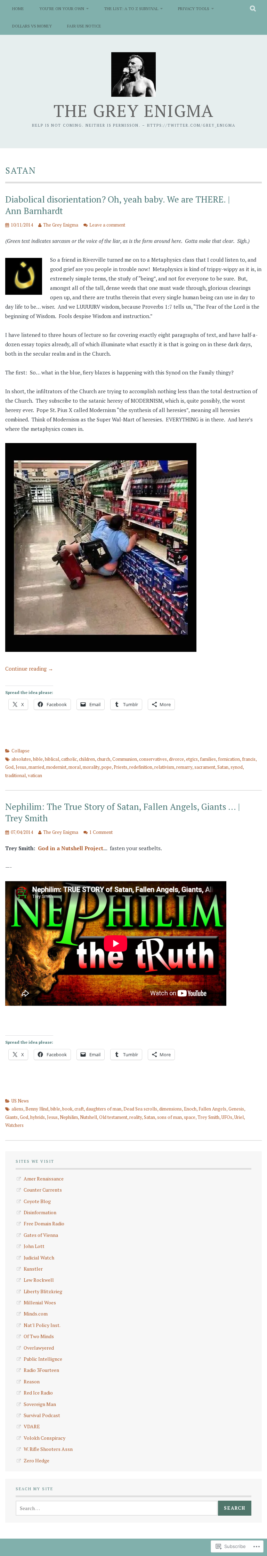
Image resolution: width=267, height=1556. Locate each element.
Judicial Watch (39, 1257)
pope (107, 767)
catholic (69, 759)
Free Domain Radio (44, 1223)
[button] (23, 276)
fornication (229, 759)
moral (74, 767)
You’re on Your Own (61, 8)
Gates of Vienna (41, 1235)
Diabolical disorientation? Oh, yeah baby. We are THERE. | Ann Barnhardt (117, 204)
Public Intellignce (43, 1359)
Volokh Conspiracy (44, 1438)
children (87, 759)
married (36, 767)
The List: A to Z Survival (131, 8)
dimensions (170, 1109)
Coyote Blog (37, 1201)
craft (79, 1109)
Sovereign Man (40, 1404)
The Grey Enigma (134, 110)
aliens (17, 1109)
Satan (222, 767)
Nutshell (88, 1117)
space (189, 1117)
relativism (164, 767)
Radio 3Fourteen (41, 1370)
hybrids (37, 1117)
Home (18, 8)
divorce (176, 759)
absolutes (21, 759)
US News (20, 1101)
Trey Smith (208, 1117)
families (208, 759)
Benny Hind (36, 1109)
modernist (56, 767)
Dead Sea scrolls (140, 1109)
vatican (35, 775)
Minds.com (36, 1313)
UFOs (226, 1117)
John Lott (34, 1246)
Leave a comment (107, 225)
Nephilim (69, 1117)
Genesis (236, 1109)
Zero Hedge (36, 1460)
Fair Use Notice (84, 26)
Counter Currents (43, 1189)
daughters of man (103, 1109)
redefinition (140, 767)
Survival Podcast (42, 1415)
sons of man (169, 1117)
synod (236, 767)
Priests (120, 767)
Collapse (20, 751)
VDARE (32, 1426)
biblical (52, 759)
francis (249, 759)
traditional (15, 775)
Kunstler (33, 1268)
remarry (184, 767)
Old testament (113, 1117)
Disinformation (40, 1212)
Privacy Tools (193, 8)
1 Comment (101, 832)
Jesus (21, 767)
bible (38, 759)
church (103, 759)
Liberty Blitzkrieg (43, 1291)
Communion (124, 759)
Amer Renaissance (44, 1178)
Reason (32, 1381)
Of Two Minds (39, 1336)
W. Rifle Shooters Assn (48, 1449)
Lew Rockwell (39, 1280)
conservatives (153, 759)
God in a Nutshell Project (70, 848)
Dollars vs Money (32, 26)
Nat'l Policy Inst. (42, 1325)
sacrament (204, 767)
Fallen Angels (212, 1109)
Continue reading (29, 668)
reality (135, 1117)
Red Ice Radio (38, 1392)
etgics (192, 759)
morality (91, 767)
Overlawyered (39, 1347)
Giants (11, 1117)
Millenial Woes (40, 1302)
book (67, 1109)
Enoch (190, 1109)
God (9, 767)
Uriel (239, 1117)
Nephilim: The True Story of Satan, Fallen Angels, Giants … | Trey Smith (122, 812)
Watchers (14, 1125)
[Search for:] (117, 1508)
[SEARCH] (253, 8)
